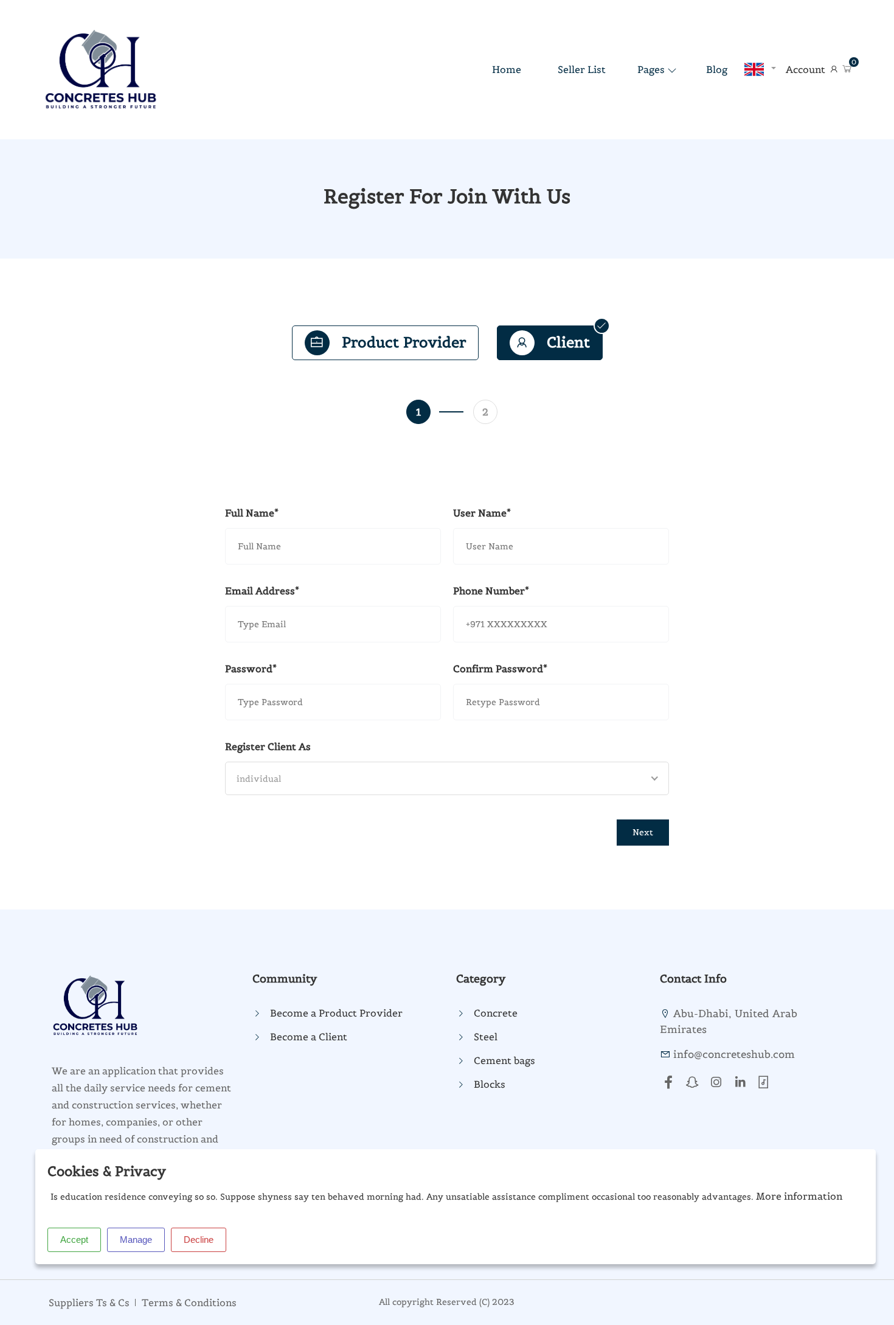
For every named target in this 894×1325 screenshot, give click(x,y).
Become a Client (308, 1037)
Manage (136, 1239)
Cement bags (504, 1060)
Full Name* (252, 513)
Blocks (489, 1084)
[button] (847, 69)
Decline (198, 1239)
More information (799, 1196)
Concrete (496, 1013)
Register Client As (268, 746)
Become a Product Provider (336, 1013)
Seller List (582, 69)
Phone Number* (491, 591)
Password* (251, 668)
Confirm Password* (500, 668)
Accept (74, 1239)
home (506, 69)
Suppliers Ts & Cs (89, 1302)
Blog (716, 69)
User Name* (482, 513)
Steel (485, 1037)
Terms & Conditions (189, 1302)
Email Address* (262, 591)
